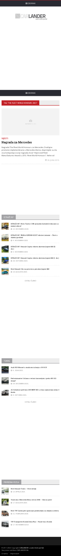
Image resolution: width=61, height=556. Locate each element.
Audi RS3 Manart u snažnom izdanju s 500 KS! (29, 367)
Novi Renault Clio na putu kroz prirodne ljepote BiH (30, 269)
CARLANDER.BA (22, 550)
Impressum (14, 553)
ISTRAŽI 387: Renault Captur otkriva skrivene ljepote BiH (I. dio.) (35, 258)
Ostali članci (30, 281)
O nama (5, 553)
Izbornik (31, 3)
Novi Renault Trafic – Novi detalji (23, 489)
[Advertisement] (30, 55)
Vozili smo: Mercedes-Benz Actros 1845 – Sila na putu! (31, 500)
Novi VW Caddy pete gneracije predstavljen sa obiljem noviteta (35, 511)
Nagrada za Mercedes (17, 142)
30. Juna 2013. (53, 160)
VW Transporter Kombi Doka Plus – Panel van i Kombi (31, 522)
